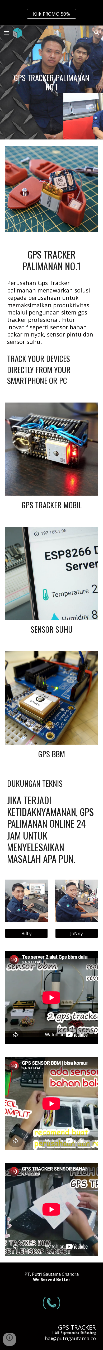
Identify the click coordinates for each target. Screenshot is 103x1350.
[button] (6, 32)
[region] (51, 12)
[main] (51, 82)
